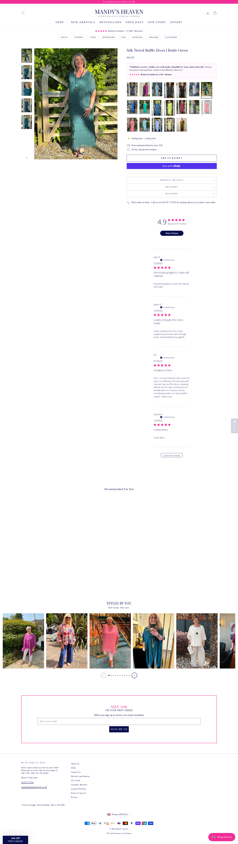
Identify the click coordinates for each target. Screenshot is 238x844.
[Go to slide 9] (126, 675)
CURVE (93, 37)
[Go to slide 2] (111, 675)
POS (108, 833)
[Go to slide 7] (122, 675)
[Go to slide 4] (115, 675)
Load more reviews (171, 455)
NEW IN (64, 37)
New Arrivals (83, 22)
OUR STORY (157, 22)
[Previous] (103, 675)
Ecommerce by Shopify (122, 833)
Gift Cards (75, 780)
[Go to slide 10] (128, 675)
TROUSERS (153, 37)
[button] (15, 840)
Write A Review (172, 233)
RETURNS (172, 194)
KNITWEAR (137, 37)
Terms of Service (78, 793)
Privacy (74, 797)
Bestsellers (111, 22)
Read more (167, 396)
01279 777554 (27, 782)
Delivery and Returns (80, 776)
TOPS (123, 37)
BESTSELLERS (109, 37)
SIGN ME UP (119, 729)
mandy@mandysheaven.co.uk (34, 787)
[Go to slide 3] (113, 675)
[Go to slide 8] (124, 675)
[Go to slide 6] (120, 675)
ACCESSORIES (171, 37)
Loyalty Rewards (78, 789)
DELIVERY (171, 187)
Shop (60, 22)
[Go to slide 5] (117, 675)
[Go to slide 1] (109, 675)
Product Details (172, 180)
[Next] (134, 675)
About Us (75, 764)
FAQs (73, 768)
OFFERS (176, 22)
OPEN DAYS (135, 22)
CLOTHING (78, 37)
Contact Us (76, 772)
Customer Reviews (79, 785)
